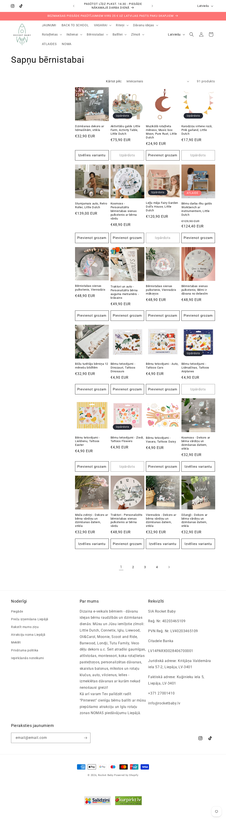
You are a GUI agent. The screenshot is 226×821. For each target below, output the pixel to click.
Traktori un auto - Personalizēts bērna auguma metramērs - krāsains (125, 292)
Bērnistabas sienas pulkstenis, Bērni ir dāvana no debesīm (194, 289)
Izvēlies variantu (91, 155)
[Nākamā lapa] (169, 567)
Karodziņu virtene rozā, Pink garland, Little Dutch (197, 130)
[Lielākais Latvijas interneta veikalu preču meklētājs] (128, 801)
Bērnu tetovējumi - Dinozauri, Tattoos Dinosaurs (123, 367)
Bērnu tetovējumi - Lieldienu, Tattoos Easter (87, 441)
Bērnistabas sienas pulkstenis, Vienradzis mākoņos (161, 289)
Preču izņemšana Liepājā (29, 619)
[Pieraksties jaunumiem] (85, 738)
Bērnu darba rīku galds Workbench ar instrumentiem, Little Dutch (196, 209)
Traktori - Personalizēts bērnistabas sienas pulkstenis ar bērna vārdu (127, 520)
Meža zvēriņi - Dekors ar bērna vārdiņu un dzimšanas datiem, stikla (91, 520)
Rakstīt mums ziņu (25, 627)
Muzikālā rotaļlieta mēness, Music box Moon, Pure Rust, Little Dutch (161, 132)
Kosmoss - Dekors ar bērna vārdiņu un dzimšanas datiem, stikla (195, 443)
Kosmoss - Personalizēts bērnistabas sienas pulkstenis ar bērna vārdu (124, 211)
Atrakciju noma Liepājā (28, 634)
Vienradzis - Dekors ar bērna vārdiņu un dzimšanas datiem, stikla (161, 520)
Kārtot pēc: (114, 81)
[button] (102, 25)
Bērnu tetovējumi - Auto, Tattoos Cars (162, 365)
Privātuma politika (24, 650)
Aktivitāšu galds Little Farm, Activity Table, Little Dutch (125, 130)
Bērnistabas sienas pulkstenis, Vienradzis (90, 287)
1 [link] (121, 567)
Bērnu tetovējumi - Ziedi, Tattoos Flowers (127, 439)
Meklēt (16, 642)
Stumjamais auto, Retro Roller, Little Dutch (91, 205)
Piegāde (17, 611)
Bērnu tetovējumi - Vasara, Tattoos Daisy (161, 439)
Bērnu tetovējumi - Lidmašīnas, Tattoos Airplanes (195, 367)
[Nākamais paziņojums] (152, 6)
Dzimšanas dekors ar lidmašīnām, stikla (89, 128)
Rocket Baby (105, 775)
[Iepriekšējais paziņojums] (74, 6)
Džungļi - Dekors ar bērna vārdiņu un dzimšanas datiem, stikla (194, 520)
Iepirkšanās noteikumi (27, 658)
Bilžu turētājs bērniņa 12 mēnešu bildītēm (91, 365)
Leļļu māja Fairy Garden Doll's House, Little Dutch (162, 206)
